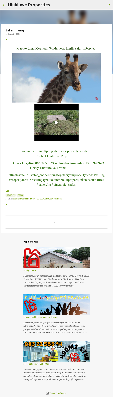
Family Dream (29, 270)
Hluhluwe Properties (29, 4)
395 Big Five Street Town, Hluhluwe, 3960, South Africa (37, 199)
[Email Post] (7, 192)
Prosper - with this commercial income (40, 317)
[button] (7, 40)
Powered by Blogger (58, 393)
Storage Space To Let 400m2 (36, 364)
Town (20, 195)
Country (10, 195)
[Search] (54, 5)
